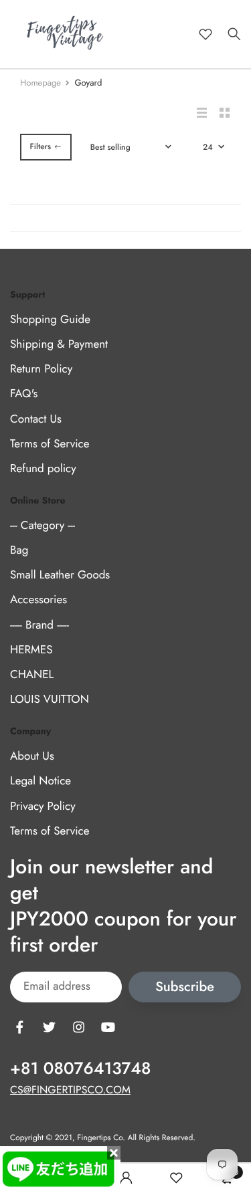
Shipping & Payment (59, 344)
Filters (40, 146)
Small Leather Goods (60, 576)
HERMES (31, 650)
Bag (19, 550)
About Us (32, 757)
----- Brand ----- (39, 625)
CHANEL (32, 675)
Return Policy (41, 370)
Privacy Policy (43, 806)
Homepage (40, 82)
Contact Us (36, 419)
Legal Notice (40, 782)
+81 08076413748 (80, 1069)
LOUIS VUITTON (49, 700)
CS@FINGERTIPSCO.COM (70, 1090)
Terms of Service (49, 444)
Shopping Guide (50, 320)
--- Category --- (42, 526)
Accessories (38, 600)
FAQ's (23, 395)
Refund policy (43, 469)
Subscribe (184, 987)
